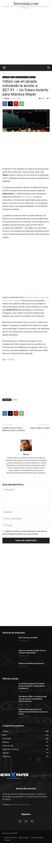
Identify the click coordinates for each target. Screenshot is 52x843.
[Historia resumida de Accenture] (9, 667)
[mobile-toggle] (4, 67)
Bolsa (19, 73)
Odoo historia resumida (28, 638)
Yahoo (15, 400)
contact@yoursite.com (21, 804)
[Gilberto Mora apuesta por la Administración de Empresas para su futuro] (9, 713)
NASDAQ (10, 359)
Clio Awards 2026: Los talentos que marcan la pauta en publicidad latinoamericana (33, 699)
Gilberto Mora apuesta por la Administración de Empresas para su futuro (33, 711)
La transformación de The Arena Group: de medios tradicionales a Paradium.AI (32, 686)
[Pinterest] (16, 103)
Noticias (32, 77)
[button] (48, 67)
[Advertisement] (26, 37)
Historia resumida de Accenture (31, 663)
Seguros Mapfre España (40, 428)
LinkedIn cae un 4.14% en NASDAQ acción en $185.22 (13, 429)
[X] (10, 103)
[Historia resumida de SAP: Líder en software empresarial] (9, 654)
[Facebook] (4, 103)
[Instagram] (26, 821)
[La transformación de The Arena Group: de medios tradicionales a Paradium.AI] (9, 687)
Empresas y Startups (22, 77)
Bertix (7, 98)
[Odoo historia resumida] (9, 641)
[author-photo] (26, 451)
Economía (11, 73)
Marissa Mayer (27, 197)
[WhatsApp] (21, 103)
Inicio (4, 73)
